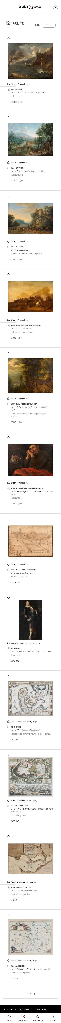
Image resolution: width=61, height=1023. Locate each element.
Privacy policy (41, 1009)
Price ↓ (48, 25)
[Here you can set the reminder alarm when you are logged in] (8, 84)
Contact (28, 1009)
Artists (18, 1009)
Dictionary (8, 1009)
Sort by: (38, 25)
